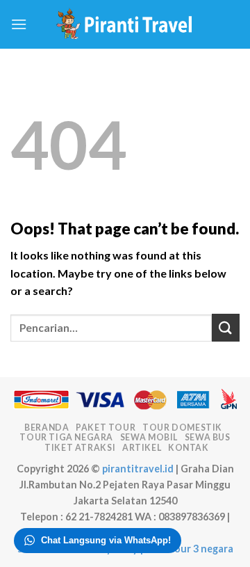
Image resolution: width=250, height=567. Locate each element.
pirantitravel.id (138, 468)
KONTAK (188, 447)
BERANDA (46, 427)
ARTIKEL (141, 447)
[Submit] (226, 327)
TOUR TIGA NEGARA (66, 437)
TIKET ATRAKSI (79, 447)
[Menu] (18, 24)
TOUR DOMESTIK (182, 427)
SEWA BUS (208, 437)
